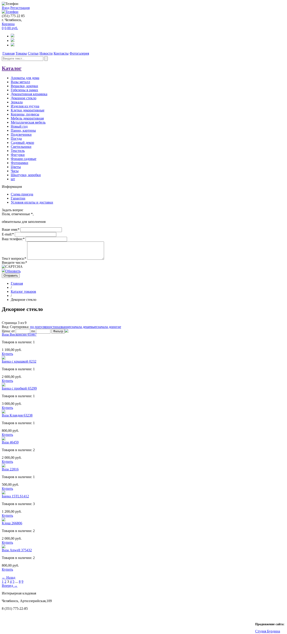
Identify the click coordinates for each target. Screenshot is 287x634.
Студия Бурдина (267, 631)
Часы (15, 171)
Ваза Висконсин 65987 (19, 334)
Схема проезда (22, 194)
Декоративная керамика (29, 94)
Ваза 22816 (10, 469)
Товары (21, 53)
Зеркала (17, 102)
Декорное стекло (23, 98)
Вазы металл (20, 82)
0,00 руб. (11, 28)
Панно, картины (23, 130)
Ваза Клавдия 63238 (17, 415)
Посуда (16, 138)
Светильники (21, 147)
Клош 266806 (12, 523)
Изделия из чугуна (25, 106)
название (63, 327)
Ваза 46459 (10, 442)
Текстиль (18, 151)
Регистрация (20, 8)
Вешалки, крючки (24, 86)
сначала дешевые (83, 327)
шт (13, 179)
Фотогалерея (79, 53)
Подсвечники (21, 134)
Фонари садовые (23, 159)
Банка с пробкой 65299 (19, 388)
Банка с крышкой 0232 (19, 361)
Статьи (33, 53)
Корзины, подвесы (25, 114)
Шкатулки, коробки (26, 175)
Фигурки (18, 155)
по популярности (43, 327)
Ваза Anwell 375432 (17, 550)
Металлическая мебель (28, 122)
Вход (5, 8)
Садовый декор (22, 142)
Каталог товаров (23, 291)
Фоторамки (19, 163)
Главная (8, 53)
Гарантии (18, 198)
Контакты (61, 53)
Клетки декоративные (27, 110)
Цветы (16, 167)
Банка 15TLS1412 (15, 496)
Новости (46, 53)
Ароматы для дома (25, 78)
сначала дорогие (108, 327)
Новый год (19, 126)
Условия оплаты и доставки (32, 202)
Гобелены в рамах (24, 90)
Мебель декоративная (27, 118)
